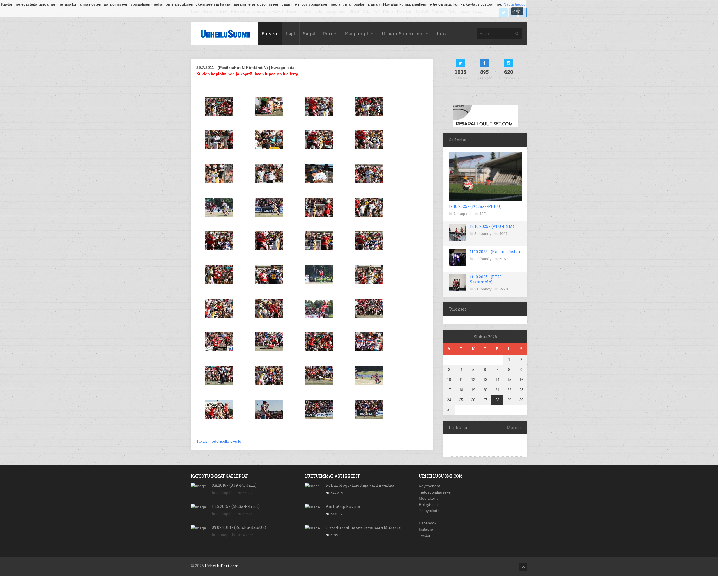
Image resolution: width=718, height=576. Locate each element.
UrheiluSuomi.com (402, 33)
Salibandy (483, 233)
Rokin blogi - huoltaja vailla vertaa (360, 485)
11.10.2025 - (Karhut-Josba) (495, 251)
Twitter (425, 535)
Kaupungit (357, 33)
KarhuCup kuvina (343, 506)
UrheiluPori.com (222, 565)
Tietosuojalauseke (435, 492)
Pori (327, 33)
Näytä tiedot (514, 4)
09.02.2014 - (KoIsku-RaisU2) (239, 527)
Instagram (428, 529)
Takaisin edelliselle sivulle (218, 441)
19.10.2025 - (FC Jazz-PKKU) (475, 206)
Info (441, 33)
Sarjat (309, 33)
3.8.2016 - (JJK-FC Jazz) (234, 485)
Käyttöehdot (429, 486)
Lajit (291, 33)
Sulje (517, 11)
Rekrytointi (428, 504)
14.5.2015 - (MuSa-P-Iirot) (236, 506)
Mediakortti (428, 498)
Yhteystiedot (430, 510)
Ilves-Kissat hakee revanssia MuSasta (363, 527)
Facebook (427, 523)
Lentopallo (225, 534)
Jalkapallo (462, 213)
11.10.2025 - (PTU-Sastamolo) (486, 279)
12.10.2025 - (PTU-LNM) (492, 226)
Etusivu (270, 33)
